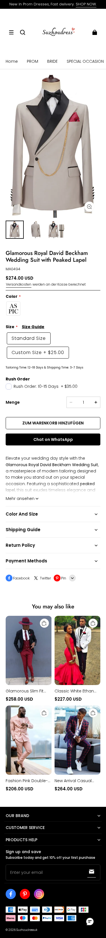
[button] (11, 32)
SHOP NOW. (86, 4)
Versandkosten (18, 284)
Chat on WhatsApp (53, 439)
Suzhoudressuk (26, 930)
